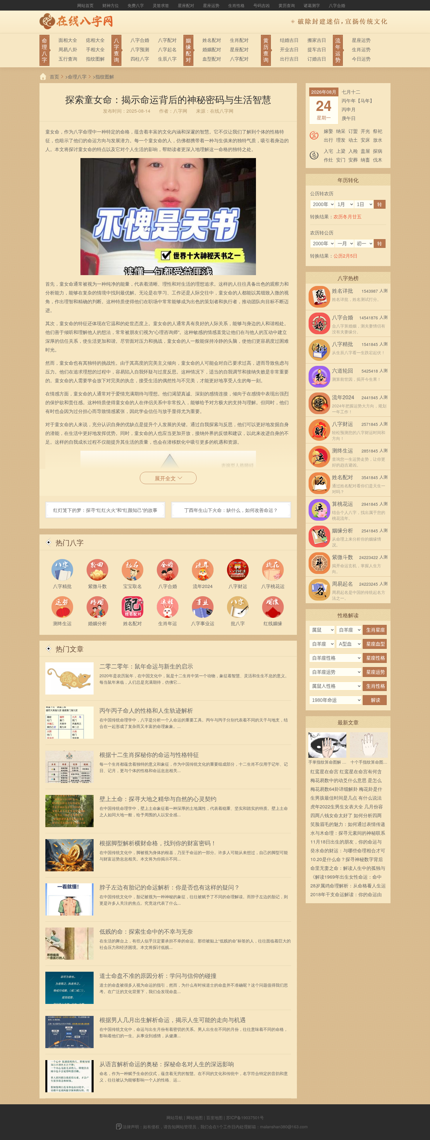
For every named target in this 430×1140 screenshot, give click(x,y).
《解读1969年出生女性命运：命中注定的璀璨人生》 (346, 877)
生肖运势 (361, 49)
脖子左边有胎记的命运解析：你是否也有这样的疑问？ (169, 887)
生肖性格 (236, 5)
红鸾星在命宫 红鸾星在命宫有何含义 (346, 772)
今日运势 (361, 58)
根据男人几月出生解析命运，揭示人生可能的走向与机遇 (172, 1020)
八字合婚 (337, 5)
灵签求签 (161, 5)
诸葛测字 (312, 5)
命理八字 (77, 76)
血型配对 (211, 58)
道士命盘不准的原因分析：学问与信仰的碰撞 (157, 975)
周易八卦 (68, 49)
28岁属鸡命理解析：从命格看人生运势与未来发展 (348, 886)
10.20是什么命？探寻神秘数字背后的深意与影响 (346, 860)
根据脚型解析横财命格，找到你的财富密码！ (157, 843)
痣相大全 (95, 40)
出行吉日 (289, 58)
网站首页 (85, 5)
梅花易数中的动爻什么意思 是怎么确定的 (346, 781)
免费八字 (136, 5)
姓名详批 (342, 290)
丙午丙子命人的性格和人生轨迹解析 (146, 710)
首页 (54, 76)
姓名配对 (211, 40)
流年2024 (343, 397)
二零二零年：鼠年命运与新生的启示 (146, 666)
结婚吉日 (289, 40)
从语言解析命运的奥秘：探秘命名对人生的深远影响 (166, 1064)
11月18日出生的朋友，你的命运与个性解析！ (346, 842)
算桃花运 (342, 503)
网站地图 (194, 1117)
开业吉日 (289, 49)
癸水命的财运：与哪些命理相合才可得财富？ (347, 851)
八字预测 (139, 49)
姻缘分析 (342, 530)
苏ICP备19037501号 (245, 1117)
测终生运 (342, 450)
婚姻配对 (211, 49)
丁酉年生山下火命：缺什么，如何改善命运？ (231, 510)
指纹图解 (95, 58)
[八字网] (77, 22)
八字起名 (167, 49)
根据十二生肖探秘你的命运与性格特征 (149, 754)
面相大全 (68, 40)
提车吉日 (316, 49)
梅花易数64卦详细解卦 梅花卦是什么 (346, 789)
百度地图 (214, 1117)
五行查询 (68, 58)
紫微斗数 (342, 556)
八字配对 (167, 40)
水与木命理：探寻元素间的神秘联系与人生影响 (347, 833)
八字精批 (342, 343)
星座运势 (211, 5)
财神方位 (110, 5)
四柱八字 (139, 58)
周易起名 (342, 583)
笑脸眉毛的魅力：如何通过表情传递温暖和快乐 (347, 825)
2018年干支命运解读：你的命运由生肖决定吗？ (346, 895)
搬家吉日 (316, 40)
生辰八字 (167, 58)
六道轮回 (342, 370)
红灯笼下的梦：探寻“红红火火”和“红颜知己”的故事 (105, 510)
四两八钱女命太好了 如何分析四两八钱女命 (346, 816)
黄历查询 (286, 5)
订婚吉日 (316, 58)
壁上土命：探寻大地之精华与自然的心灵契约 (157, 799)
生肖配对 (239, 40)
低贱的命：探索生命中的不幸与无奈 (146, 931)
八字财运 (342, 423)
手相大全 (95, 49)
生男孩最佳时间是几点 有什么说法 (346, 797)
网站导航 (174, 1117)
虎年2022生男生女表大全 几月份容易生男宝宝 (346, 807)
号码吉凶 (261, 5)
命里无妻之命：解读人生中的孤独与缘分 (347, 868)
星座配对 (186, 5)
